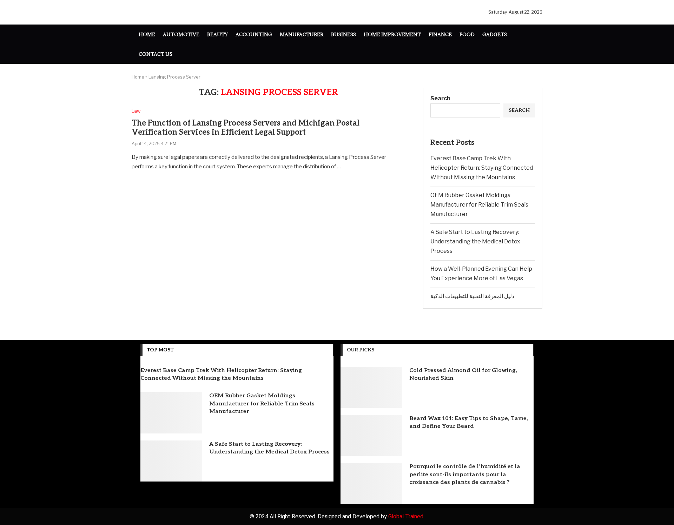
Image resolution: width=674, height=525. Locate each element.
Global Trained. (406, 516)
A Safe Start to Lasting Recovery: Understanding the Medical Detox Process (475, 241)
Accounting (254, 34)
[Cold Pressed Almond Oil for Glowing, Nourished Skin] (371, 387)
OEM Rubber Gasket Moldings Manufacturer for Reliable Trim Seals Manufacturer (479, 204)
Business (343, 34)
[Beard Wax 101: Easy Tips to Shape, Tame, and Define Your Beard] (371, 435)
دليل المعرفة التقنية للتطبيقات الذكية (472, 296)
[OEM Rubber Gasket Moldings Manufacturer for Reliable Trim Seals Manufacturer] (171, 412)
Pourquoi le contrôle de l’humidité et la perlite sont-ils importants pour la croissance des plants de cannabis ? (464, 474)
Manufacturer (301, 34)
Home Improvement (392, 34)
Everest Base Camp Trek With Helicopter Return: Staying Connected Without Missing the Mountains (481, 168)
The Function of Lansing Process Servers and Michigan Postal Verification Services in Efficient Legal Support (245, 128)
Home (147, 34)
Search (440, 98)
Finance (440, 34)
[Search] (538, 44)
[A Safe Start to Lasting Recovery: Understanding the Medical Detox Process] (171, 461)
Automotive (181, 34)
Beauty (217, 34)
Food (467, 34)
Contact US (155, 54)
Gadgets (494, 34)
